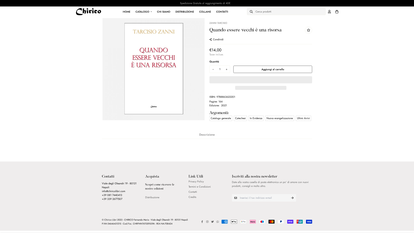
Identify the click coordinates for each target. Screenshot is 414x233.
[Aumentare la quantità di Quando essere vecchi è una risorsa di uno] (226, 69)
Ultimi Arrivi (303, 118)
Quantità (214, 61)
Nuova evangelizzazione (280, 118)
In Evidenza (256, 118)
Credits (192, 197)
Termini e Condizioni (200, 187)
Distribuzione (184, 12)
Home (126, 12)
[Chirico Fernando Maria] (88, 11)
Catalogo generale (221, 118)
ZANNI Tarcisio (218, 23)
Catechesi (240, 118)
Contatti (222, 12)
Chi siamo (163, 12)
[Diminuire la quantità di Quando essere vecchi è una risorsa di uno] (213, 69)
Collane (205, 12)
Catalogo (142, 12)
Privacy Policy (196, 181)
